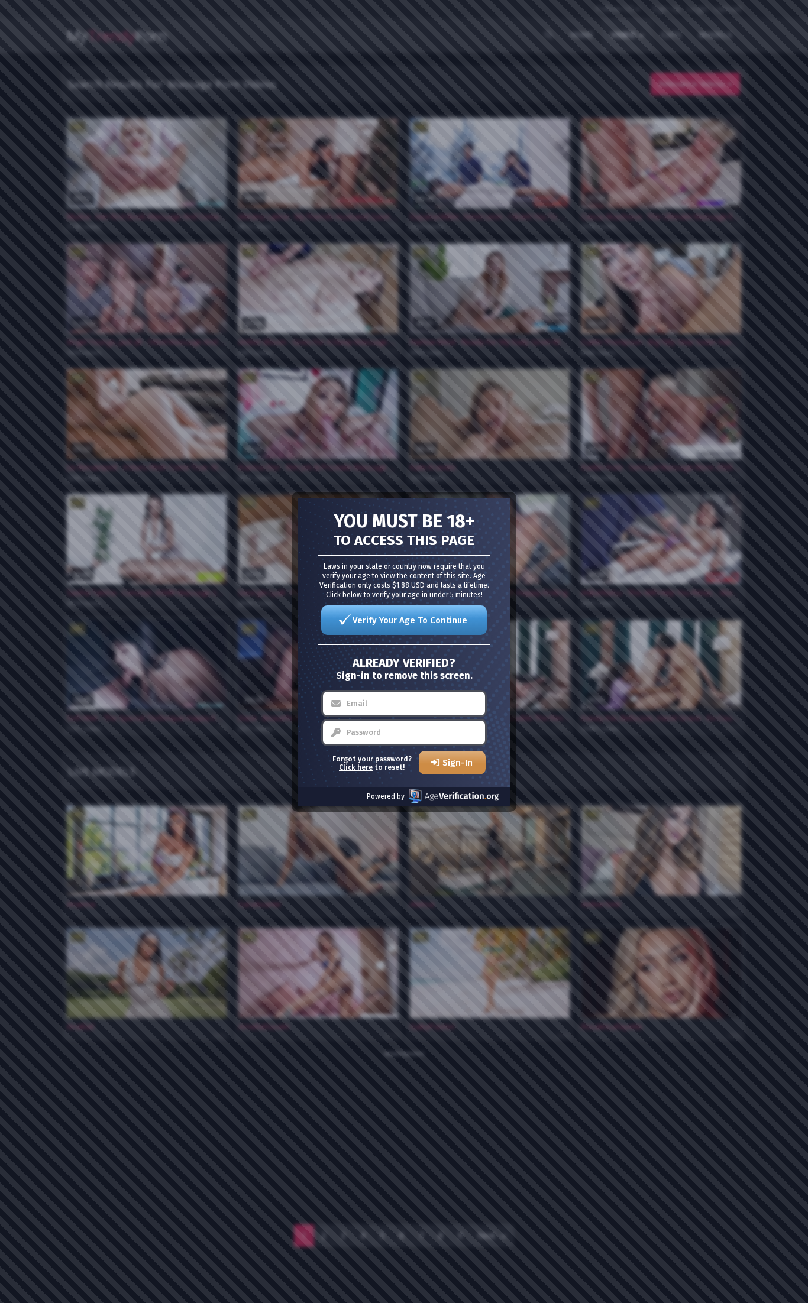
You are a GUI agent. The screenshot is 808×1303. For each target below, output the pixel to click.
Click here (356, 767)
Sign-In (457, 762)
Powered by (386, 796)
